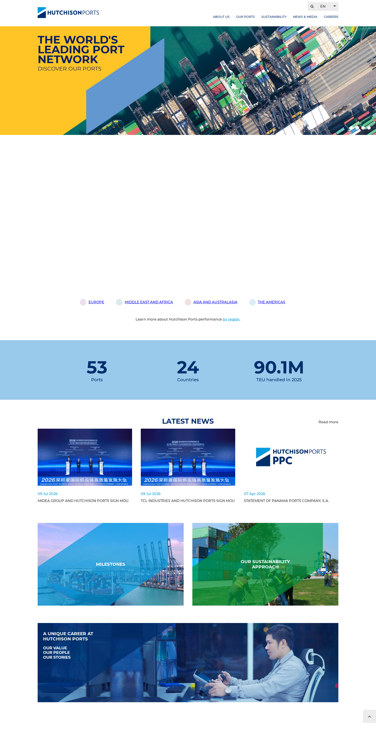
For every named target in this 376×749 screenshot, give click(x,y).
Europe (96, 302)
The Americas (271, 302)
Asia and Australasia (215, 302)
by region (231, 319)
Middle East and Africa (149, 302)
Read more (328, 422)
